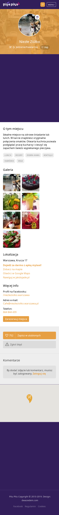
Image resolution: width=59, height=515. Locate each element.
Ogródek (9, 161)
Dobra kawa (33, 155)
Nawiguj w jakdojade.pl (16, 277)
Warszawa (11, 4)
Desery (19, 155)
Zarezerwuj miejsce (16, 319)
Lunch (8, 155)
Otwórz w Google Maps (16, 273)
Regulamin (30, 506)
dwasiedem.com (30, 500)
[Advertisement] (29, 88)
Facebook (18, 506)
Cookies (42, 506)
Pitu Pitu (13, 496)
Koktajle (48, 155)
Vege (20, 161)
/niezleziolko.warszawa (16, 295)
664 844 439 (9, 312)
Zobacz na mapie (12, 269)
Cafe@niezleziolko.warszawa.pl (21, 303)
